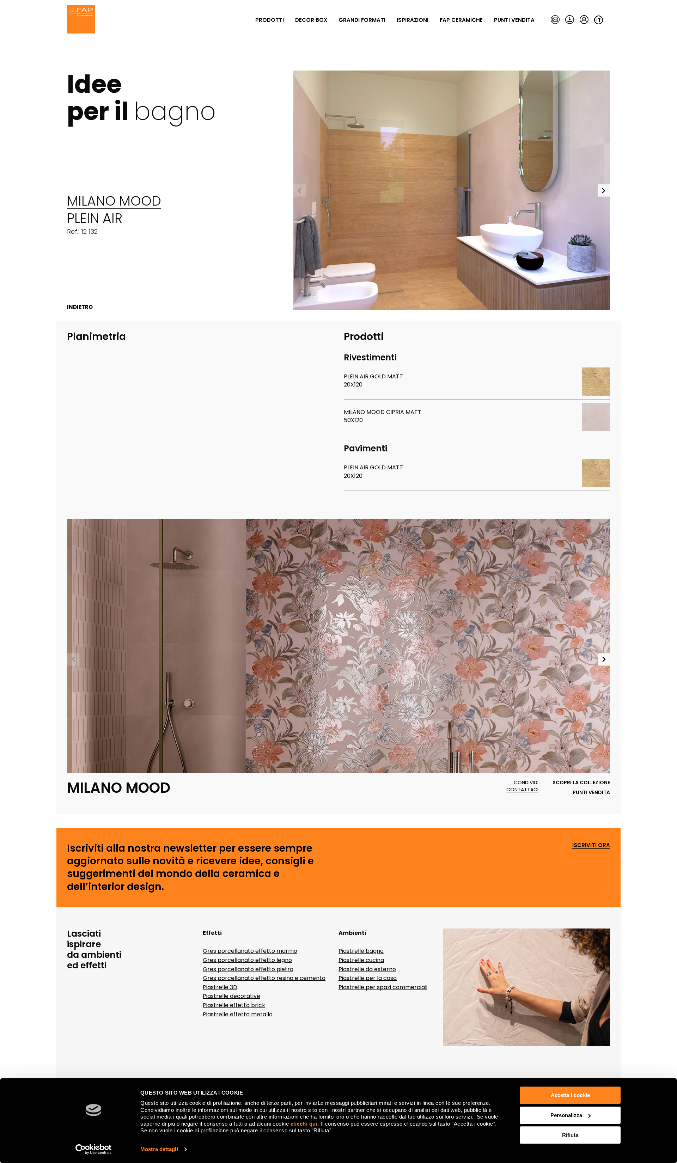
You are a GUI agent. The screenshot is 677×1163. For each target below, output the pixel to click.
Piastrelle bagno (361, 951)
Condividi (526, 782)
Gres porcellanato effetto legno (247, 960)
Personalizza (566, 1115)
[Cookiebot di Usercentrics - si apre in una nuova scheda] (93, 1149)
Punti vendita (514, 20)
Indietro (80, 307)
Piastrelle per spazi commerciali (382, 987)
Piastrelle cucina (361, 960)
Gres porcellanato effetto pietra (248, 969)
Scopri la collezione (581, 782)
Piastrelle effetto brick (234, 1005)
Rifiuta (570, 1135)
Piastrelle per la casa (367, 978)
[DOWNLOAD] (569, 20)
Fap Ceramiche (461, 20)
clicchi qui (304, 1124)
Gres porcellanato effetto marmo (250, 951)
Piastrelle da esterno (367, 969)
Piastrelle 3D (220, 987)
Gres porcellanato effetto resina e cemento (264, 978)
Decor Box (311, 20)
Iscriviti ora (591, 845)
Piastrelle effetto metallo (238, 1014)
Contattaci (522, 789)
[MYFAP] (584, 20)
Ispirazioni (412, 20)
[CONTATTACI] (555, 20)
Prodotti (269, 20)
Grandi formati (361, 20)
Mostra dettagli (159, 1149)
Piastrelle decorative (231, 996)
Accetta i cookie (570, 1095)
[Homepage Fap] (81, 20)
